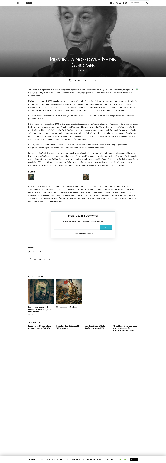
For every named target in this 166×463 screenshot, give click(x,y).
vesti (29, 2)
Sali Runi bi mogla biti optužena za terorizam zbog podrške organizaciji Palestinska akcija (125, 328)
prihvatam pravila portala (83, 234)
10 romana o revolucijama (97, 175)
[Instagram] (117, 3)
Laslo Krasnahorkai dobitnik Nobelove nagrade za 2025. (95, 327)
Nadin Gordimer (36, 252)
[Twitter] (114, 3)
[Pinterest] (123, 3)
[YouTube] (120, 3)
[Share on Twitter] (40, 259)
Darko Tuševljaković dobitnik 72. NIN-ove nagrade (67, 327)
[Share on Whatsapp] (49, 259)
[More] (95, 80)
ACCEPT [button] (133, 460)
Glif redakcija (79, 70)
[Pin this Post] (45, 259)
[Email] (126, 3)
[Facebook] (111, 3)
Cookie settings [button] (121, 460)
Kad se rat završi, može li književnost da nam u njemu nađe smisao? (54, 175)
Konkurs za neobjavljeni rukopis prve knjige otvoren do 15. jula (39, 327)
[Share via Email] (54, 259)
